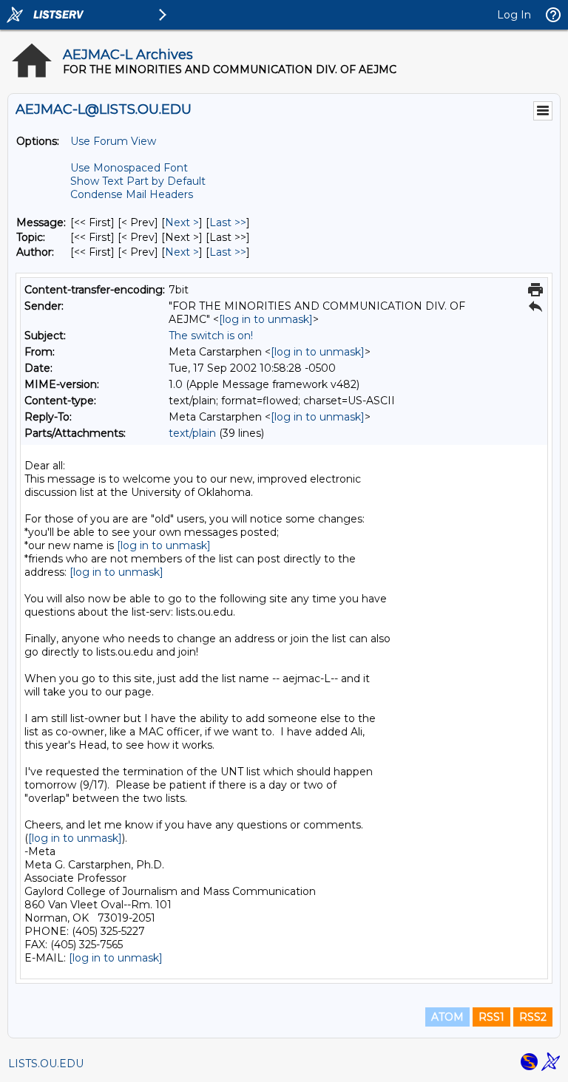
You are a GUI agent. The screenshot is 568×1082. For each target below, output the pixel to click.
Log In (514, 14)
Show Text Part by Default (138, 181)
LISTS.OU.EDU (46, 1063)
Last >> (227, 222)
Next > (182, 222)
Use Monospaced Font (129, 167)
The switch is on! (211, 335)
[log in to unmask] (266, 319)
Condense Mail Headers (131, 194)
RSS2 (533, 1017)
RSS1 (491, 1017)
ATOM (447, 1017)
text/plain (192, 433)
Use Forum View (113, 141)
